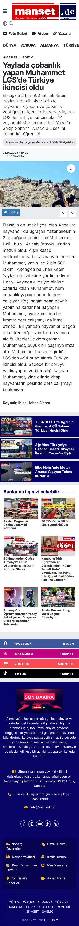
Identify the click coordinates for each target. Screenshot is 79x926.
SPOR (30, 907)
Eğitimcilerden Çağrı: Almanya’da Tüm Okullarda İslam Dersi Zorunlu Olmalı (19, 564)
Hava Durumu (57, 844)
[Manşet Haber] (44, 11)
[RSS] (55, 823)
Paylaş (13, 212)
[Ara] (11, 23)
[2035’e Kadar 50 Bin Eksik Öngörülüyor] (58, 508)
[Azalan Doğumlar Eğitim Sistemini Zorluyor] (21, 508)
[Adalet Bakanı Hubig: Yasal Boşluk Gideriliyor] (58, 597)
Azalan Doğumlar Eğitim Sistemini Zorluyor (16, 524)
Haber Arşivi (56, 878)
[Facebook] (23, 823)
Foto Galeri (17, 33)
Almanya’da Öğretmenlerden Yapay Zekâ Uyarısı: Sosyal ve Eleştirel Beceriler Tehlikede (20, 617)
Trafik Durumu (57, 857)
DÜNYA (9, 45)
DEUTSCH (45, 907)
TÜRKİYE (71, 45)
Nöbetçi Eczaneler (14, 846)
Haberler (10, 57)
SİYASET (32, 912)
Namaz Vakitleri (23, 857)
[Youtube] (39, 823)
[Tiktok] (47, 823)
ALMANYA (49, 45)
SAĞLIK (47, 912)
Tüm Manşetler (57, 865)
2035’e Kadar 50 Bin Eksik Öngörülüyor (55, 522)
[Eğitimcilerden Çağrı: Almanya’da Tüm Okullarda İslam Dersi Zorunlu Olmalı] (21, 545)
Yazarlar (64, 33)
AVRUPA (28, 45)
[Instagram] (31, 823)
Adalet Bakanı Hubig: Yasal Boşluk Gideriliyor (56, 613)
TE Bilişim (51, 920)
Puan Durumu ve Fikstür (21, 868)
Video (42, 33)
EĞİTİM (28, 57)
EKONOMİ (62, 907)
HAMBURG (16, 907)
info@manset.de (42, 807)
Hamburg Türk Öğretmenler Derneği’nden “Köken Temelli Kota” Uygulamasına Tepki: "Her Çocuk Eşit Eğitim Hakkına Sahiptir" (57, 569)
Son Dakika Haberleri (17, 880)
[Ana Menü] (5, 11)
